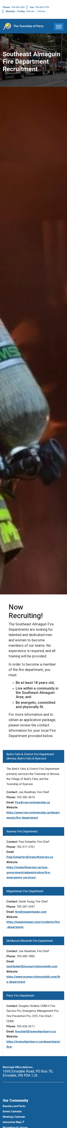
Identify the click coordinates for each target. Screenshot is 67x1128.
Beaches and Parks (14, 1106)
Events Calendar (12, 1111)
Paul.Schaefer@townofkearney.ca (29, 857)
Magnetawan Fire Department (24, 891)
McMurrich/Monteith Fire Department (29, 940)
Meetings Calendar (14, 1116)
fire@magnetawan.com (30, 911)
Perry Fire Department (20, 995)
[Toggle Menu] (59, 26)
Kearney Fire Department (22, 831)
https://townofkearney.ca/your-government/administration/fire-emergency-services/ (28, 872)
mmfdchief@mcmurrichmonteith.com (31, 966)
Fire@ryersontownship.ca (32, 802)
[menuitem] (33, 1106)
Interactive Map (12, 1122)
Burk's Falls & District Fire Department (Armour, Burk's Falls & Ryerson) (30, 756)
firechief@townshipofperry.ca (35, 1031)
